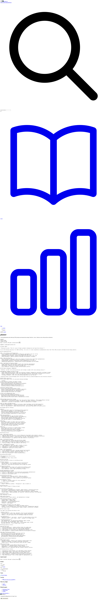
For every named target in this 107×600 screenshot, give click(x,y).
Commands (7, 2)
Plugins (10, 2)
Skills (1, 2)
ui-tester (4, 591)
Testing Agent (5, 590)
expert (4, 583)
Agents (3, 2)
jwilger (4, 331)
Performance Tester (6, 589)
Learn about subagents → (4, 593)
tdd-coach (4, 584)
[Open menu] (1, 1)
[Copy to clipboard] (20, 342)
